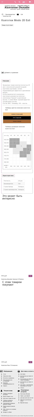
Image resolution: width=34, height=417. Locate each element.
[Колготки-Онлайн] (17, 7)
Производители (10, 14)
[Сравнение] (25, 2)
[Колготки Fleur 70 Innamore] (17, 323)
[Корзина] (31, 2)
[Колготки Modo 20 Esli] (16, 46)
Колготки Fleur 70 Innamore (9, 365)
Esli (22, 14)
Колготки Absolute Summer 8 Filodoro (12, 279)
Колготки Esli (7, 16)
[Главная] (2, 14)
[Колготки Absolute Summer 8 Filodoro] (17, 237)
